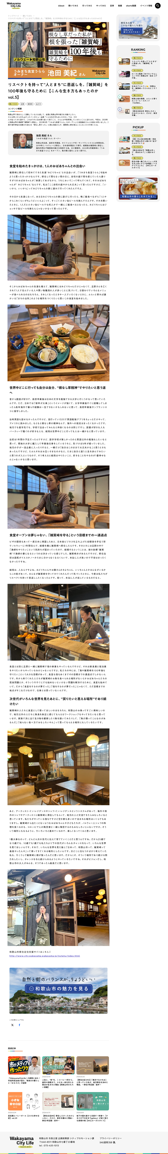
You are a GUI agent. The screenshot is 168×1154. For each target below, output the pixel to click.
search (158, 6)
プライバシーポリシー (111, 1138)
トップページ (13, 15)
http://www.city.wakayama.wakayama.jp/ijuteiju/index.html (44, 956)
